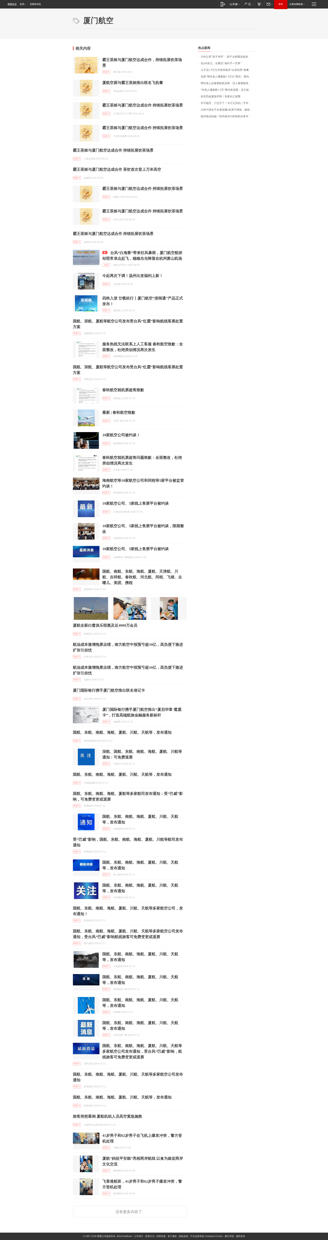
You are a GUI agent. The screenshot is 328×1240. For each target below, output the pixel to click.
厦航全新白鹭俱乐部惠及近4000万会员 (105, 625)
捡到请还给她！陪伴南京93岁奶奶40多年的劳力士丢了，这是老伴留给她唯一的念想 (228, 116)
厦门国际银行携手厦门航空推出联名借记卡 (109, 690)
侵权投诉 (240, 1236)
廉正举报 (229, 1236)
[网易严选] (248, 4)
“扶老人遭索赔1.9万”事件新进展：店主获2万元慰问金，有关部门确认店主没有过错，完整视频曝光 (228, 89)
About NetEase (124, 1236)
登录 (280, 4)
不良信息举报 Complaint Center (206, 1236)
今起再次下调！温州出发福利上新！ (132, 276)
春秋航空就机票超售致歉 (123, 390)
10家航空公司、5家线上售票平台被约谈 (135, 503)
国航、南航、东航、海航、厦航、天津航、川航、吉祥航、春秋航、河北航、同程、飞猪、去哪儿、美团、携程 (142, 577)
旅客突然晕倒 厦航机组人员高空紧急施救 (107, 1116)
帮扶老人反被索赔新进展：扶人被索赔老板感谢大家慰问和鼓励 (228, 83)
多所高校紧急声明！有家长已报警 (220, 96)
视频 (106, 265)
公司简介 (138, 1236)
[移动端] (223, 4)
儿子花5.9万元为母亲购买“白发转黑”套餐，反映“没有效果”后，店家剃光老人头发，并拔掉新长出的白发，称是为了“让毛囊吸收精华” (228, 70)
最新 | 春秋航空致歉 (118, 412)
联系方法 (150, 1236)
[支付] (260, 4)
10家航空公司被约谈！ (121, 435)
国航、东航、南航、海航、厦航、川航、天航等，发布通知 (122, 732)
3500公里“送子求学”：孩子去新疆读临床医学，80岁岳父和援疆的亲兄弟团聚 (228, 56)
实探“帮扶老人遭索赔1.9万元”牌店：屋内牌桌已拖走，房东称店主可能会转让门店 (228, 76)
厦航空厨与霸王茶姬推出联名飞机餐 (132, 83)
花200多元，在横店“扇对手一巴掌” (221, 63)
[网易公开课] (234, 4)
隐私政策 (183, 1236)
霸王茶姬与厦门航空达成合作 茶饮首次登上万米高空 (117, 169)
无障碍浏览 (35, 4)
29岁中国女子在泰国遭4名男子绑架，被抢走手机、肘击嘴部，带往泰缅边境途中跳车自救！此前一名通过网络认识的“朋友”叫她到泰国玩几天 (228, 109)
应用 (22, 4)
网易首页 (12, 4)
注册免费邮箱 (296, 4)
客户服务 (172, 1236)
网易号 (106, 72)
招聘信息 (161, 1236)
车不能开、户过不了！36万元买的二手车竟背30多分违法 (228, 103)
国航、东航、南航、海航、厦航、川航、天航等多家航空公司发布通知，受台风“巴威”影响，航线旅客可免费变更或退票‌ (142, 1051)
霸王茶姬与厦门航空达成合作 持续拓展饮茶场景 (142, 105)
